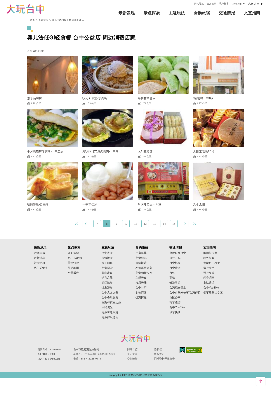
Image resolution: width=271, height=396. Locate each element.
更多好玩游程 (110, 317)
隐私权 (158, 349)
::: (190, 3)
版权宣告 (159, 354)
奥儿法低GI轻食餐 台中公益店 (68, 20)
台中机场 (174, 262)
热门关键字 (41, 267)
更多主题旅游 (110, 312)
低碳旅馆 (141, 262)
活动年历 (39, 252)
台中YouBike (177, 307)
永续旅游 (107, 257)
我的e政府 (182, 350)
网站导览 (199, 3)
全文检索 (211, 3)
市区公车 (174, 297)
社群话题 (39, 262)
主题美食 (141, 277)
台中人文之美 (110, 292)
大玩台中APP (211, 262)
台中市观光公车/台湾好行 (185, 292)
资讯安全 (132, 354)
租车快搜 (174, 312)
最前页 (76, 223)
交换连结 (132, 358)
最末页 (194, 223)
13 (154, 223)
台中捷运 (174, 267)
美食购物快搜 (144, 272)
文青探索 (107, 267)
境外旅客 (224, 3)
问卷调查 (208, 277)
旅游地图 (73, 267)
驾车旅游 (174, 302)
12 (145, 223)
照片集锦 (208, 272)
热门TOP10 (75, 257)
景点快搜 (73, 262)
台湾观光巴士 (177, 287)
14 (164, 223)
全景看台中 (75, 272)
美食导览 (141, 257)
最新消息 (39, 257)
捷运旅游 (107, 282)
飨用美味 (141, 282)
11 (135, 223)
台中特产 (141, 287)
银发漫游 (107, 287)
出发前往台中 (177, 252)
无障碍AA (194, 350)
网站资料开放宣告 (164, 358)
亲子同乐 (107, 262)
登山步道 (107, 272)
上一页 (86, 223)
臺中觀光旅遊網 (25, 9)
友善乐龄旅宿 (144, 267)
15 (173, 223)
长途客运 (174, 282)
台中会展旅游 (110, 297)
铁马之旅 (107, 277)
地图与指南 (210, 252)
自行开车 (174, 257)
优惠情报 (141, 297)
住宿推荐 (141, 252)
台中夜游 (107, 252)
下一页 (184, 223)
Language (237, 3)
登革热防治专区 (213, 292)
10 (125, 223)
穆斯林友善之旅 (111, 302)
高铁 (172, 277)
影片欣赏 (208, 267)
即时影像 (73, 252)
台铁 (172, 272)
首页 (32, 20)
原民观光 (107, 307)
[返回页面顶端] (260, 381)
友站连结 (208, 282)
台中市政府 (135, 338)
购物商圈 (141, 292)
